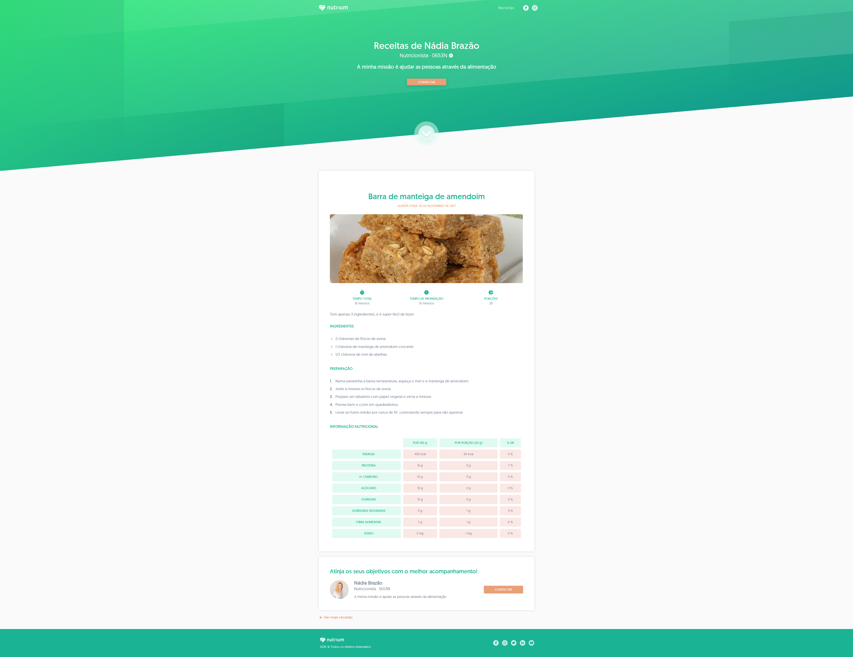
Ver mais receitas (338, 617)
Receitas (506, 7)
